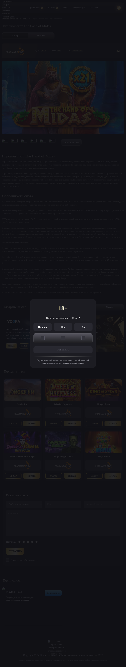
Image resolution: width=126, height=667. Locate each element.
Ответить (63, 349)
